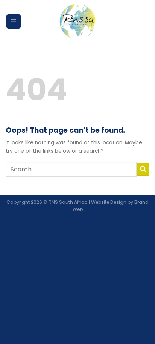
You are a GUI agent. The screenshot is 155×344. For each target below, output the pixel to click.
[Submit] (143, 169)
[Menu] (13, 21)
